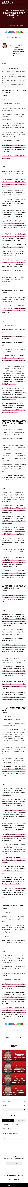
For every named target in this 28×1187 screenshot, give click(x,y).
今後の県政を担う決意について (10, 86)
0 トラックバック (20, 1120)
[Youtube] (15, 1179)
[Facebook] (12, 1179)
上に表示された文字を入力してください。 (14, 1158)
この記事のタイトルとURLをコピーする (14, 37)
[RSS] (18, 1179)
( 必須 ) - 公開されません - (10, 1133)
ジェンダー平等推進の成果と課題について (12, 84)
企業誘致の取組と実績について (10, 75)
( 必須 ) (9, 1128)
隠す (18, 68)
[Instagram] (9, 1179)
